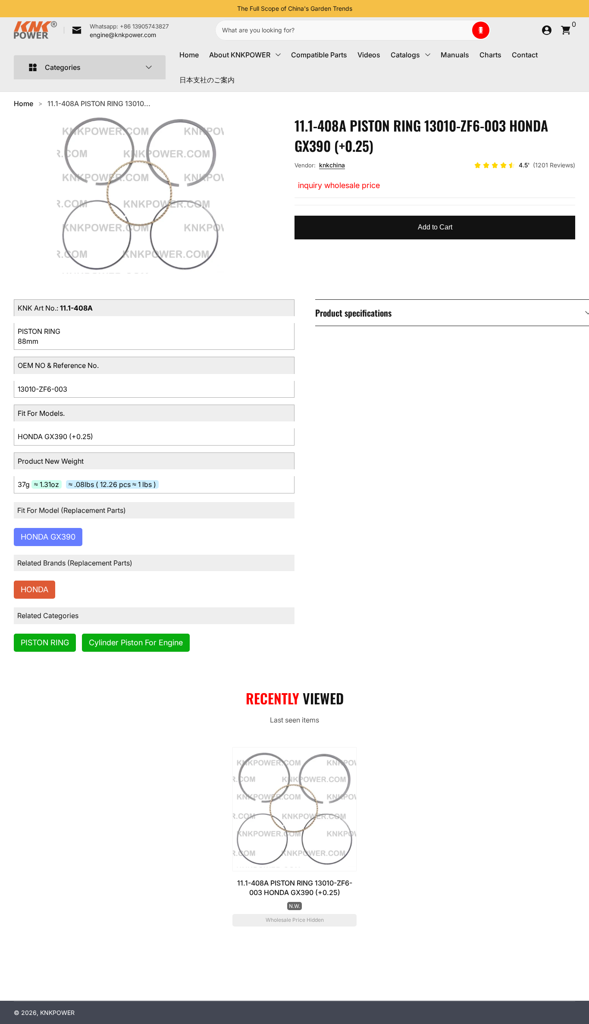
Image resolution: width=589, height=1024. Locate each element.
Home (189, 54)
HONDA (34, 589)
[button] (480, 30)
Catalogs (405, 54)
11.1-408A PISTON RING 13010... (98, 103)
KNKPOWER (57, 1012)
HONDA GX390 (48, 536)
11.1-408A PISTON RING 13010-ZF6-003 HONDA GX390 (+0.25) (294, 888)
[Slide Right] (359, 9)
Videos (368, 54)
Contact (525, 54)
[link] (116, 30)
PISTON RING (45, 642)
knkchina (332, 165)
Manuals (455, 54)
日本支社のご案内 (207, 79)
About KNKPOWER (239, 54)
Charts (490, 54)
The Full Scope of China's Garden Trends (294, 8)
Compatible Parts (319, 54)
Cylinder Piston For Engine (136, 642)
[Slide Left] (230, 9)
